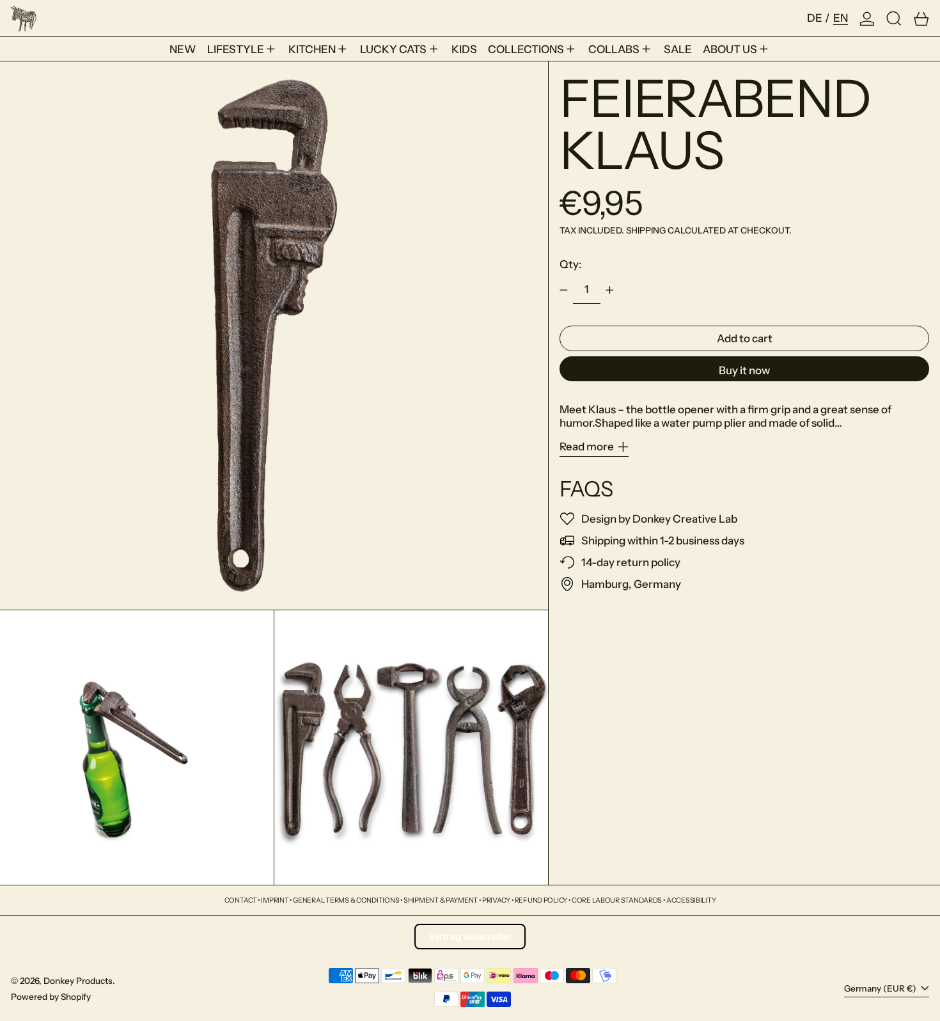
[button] (894, 18)
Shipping (646, 231)
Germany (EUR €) (881, 988)
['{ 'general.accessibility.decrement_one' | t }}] (564, 290)
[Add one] (610, 290)
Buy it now (744, 370)
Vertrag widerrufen (470, 936)
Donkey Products (78, 981)
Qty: (571, 264)
